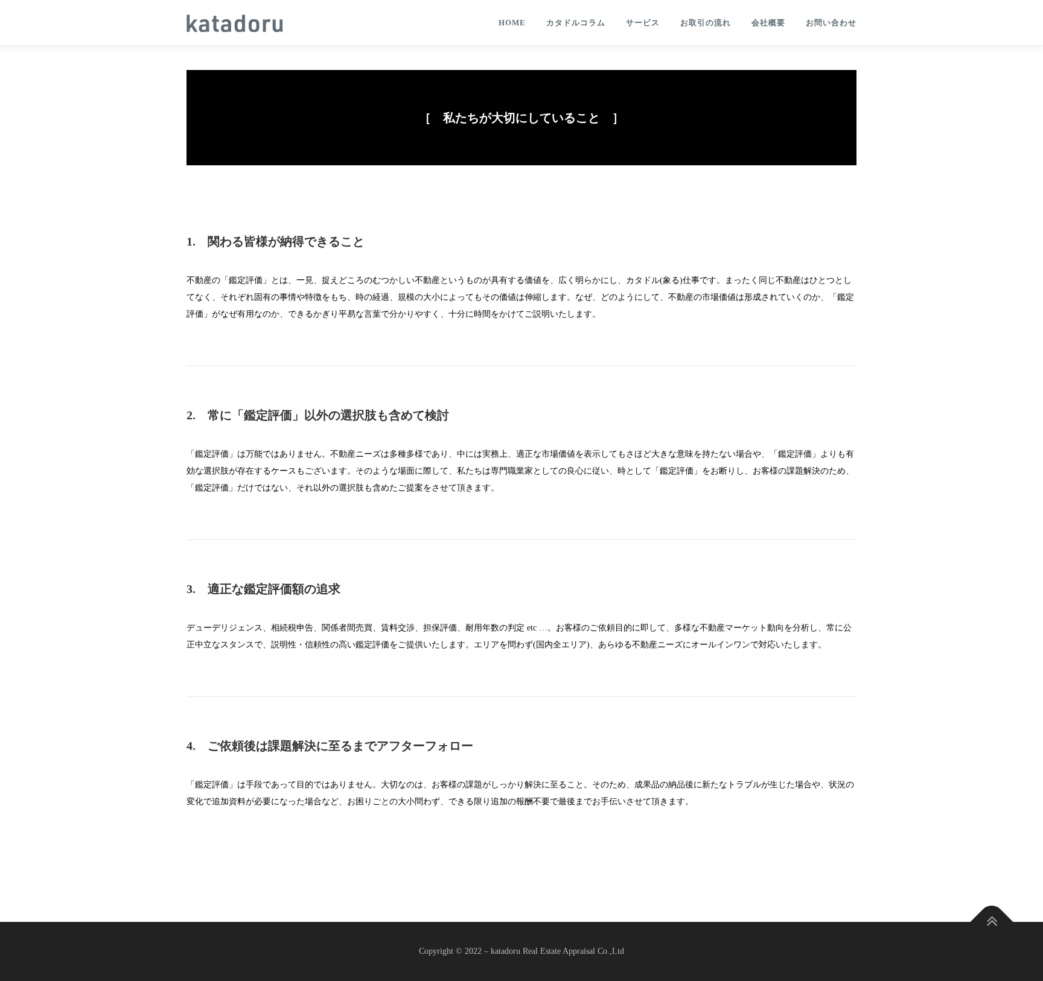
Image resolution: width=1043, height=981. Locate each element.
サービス (643, 22)
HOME (512, 22)
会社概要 (768, 22)
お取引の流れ (705, 22)
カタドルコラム (575, 22)
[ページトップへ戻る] (992, 921)
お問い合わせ (831, 22)
